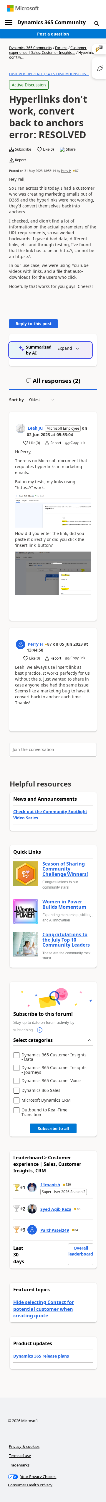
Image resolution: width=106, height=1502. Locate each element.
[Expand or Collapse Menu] (8, 22)
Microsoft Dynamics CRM (46, 1100)
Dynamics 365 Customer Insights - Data (54, 1057)
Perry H (66, 171)
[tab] (53, 383)
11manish (50, 1184)
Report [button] (20, 160)
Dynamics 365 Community (51, 22)
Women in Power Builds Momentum (64, 904)
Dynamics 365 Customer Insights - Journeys (54, 1069)
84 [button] (76, 1230)
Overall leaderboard (80, 1251)
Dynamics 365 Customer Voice (51, 1080)
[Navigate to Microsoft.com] (23, 8)
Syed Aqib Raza (55, 1209)
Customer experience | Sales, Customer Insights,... (48, 50)
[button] (96, 23)
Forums (61, 47)
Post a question (53, 34)
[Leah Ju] (20, 428)
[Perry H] (20, 644)
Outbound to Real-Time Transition (44, 1112)
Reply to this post (34, 323)
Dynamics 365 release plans (41, 1356)
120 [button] (68, 1184)
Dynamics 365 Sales (40, 1090)
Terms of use (20, 1455)
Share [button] (71, 149)
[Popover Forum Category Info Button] (39, 1030)
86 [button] (78, 1209)
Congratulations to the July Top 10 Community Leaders (66, 940)
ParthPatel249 (54, 1230)
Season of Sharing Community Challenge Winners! (65, 869)
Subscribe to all (53, 1128)
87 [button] (77, 171)
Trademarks (19, 1465)
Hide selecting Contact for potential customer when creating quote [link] (43, 1309)
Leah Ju (35, 428)
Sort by (16, 399)
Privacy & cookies (24, 1446)
